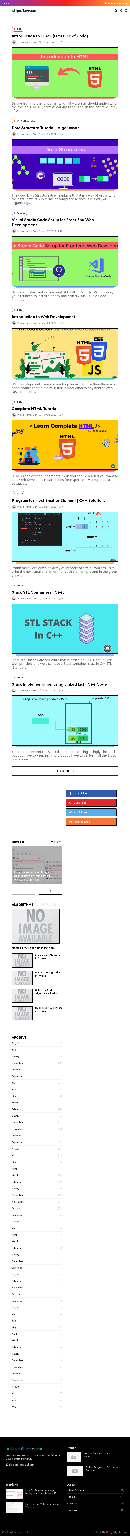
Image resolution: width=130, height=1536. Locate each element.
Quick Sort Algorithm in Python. (47, 974)
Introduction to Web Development (43, 317)
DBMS (72, 1497)
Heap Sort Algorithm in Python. (33, 948)
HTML (19, 29)
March (15, 1102)
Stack (19, 585)
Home (6, 3)
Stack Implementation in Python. (95, 1455)
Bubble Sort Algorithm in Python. (48, 1009)
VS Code (20, 213)
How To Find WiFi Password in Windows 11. (42, 1505)
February (16, 1109)
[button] (7, 3)
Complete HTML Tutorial (34, 409)
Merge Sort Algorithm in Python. (48, 956)
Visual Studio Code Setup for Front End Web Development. (53, 222)
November (17, 1129)
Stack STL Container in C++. (38, 592)
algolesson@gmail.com (21, 1465)
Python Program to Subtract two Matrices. (103, 1468)
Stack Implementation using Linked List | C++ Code (59, 684)
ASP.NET (74, 1503)
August (15, 1043)
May (14, 1096)
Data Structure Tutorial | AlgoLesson (46, 128)
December (17, 1062)
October (16, 1069)
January (15, 1056)
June (14, 1049)
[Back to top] (121, 1528)
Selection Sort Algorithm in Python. (47, 991)
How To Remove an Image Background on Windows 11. (33, 874)
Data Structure (25, 121)
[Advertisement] (37, 805)
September (17, 1076)
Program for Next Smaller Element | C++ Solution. (58, 500)
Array (19, 494)
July (13, 1082)
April (14, 1168)
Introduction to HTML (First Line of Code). (50, 36)
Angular (73, 1510)
